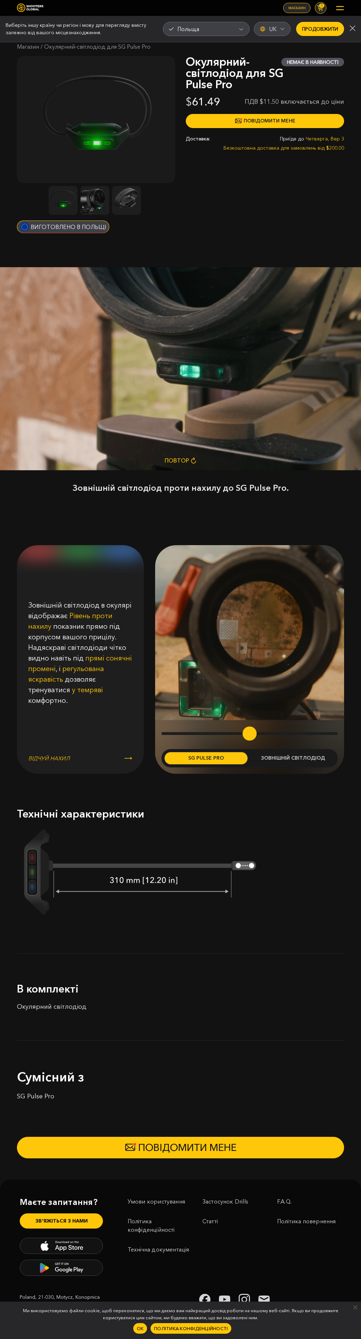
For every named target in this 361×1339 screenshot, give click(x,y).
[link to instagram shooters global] (244, 1299)
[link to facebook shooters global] (204, 1299)
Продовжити (320, 29)
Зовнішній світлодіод (293, 758)
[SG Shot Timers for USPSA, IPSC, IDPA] (30, 8)
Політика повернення (306, 1221)
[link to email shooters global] (264, 1299)
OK (140, 1328)
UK (272, 28)
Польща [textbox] (188, 28)
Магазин (297, 8)
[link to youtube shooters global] (224, 1299)
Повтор (177, 460)
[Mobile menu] (340, 8)
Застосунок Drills (225, 1201)
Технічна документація (158, 1249)
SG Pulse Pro (206, 758)
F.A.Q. (284, 1201)
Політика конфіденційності (151, 1225)
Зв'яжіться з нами (61, 1221)
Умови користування (156, 1201)
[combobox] (206, 29)
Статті (210, 1221)
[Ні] (355, 1307)
